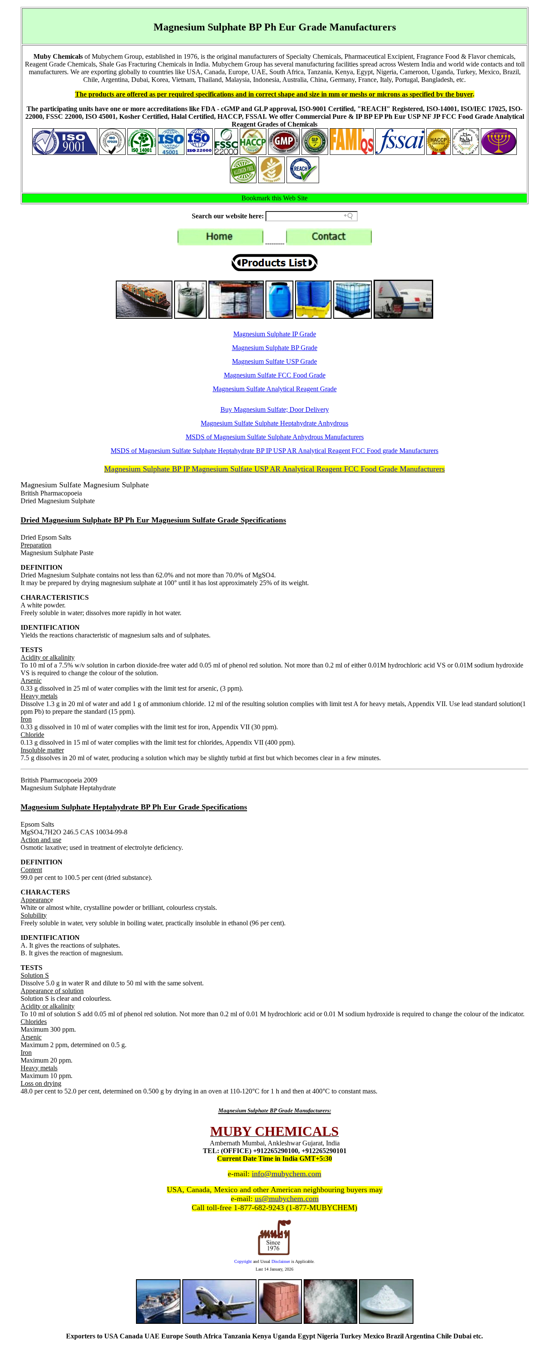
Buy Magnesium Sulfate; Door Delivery (274, 409)
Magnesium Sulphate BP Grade (274, 347)
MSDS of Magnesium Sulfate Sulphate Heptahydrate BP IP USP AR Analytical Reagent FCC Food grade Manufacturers (274, 450)
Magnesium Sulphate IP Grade (274, 334)
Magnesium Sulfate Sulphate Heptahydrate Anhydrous (274, 423)
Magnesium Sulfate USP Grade (274, 361)
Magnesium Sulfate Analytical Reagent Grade (275, 389)
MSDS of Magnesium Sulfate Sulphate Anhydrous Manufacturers (275, 437)
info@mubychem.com (286, 1173)
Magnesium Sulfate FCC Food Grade (275, 375)
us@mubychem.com (287, 1198)
